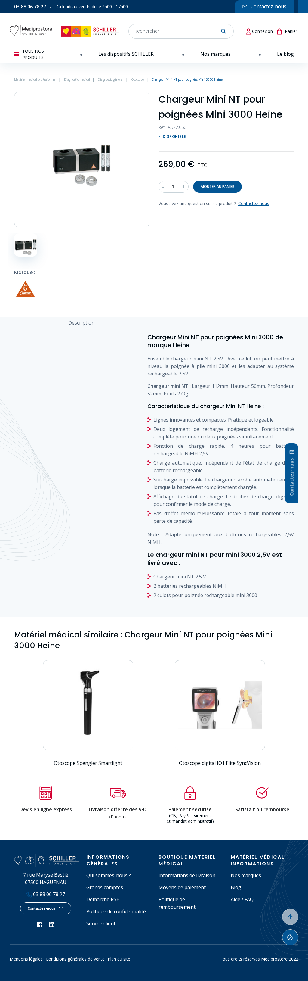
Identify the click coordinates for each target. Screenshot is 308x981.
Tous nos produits (33, 54)
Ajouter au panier (217, 186)
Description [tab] (81, 322)
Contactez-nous (41, 908)
